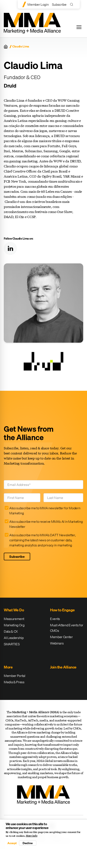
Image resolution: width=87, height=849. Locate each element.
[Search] (72, 4)
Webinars (57, 643)
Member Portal (14, 675)
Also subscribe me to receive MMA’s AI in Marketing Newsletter (46, 524)
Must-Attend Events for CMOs (66, 627)
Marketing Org (14, 625)
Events (55, 618)
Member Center (61, 637)
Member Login (38, 4)
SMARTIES (11, 644)
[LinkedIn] (10, 248)
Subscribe (59, 4)
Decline (28, 843)
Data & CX (11, 631)
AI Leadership (14, 637)
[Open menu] (79, 27)
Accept (12, 843)
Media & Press (14, 682)
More (8, 667)
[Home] (6, 47)
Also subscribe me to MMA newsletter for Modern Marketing (44, 510)
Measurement (14, 618)
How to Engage (62, 610)
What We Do (14, 610)
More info (31, 835)
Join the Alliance (63, 667)
